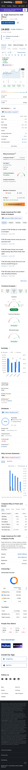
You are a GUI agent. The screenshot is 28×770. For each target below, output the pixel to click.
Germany (24, 563)
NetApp (4, 628)
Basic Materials (22, 557)
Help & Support (19, 693)
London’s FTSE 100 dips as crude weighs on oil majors (13, 230)
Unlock (17, 529)
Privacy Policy (4, 755)
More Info (8, 38)
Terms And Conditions (6, 750)
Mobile (3, 690)
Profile (9, 48)
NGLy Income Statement (10, 453)
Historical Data (22, 48)
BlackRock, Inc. (6, 614)
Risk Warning (4, 760)
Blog (2, 687)
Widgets (3, 696)
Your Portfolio (4, 693)
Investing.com (4, 234)
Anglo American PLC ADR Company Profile (11, 537)
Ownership (14, 48)
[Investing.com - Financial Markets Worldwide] (9, 2)
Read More (4, 549)
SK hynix (17, 628)
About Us (17, 687)
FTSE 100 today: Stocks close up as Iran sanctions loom (13, 240)
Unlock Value (22, 92)
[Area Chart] (5, 52)
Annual (3, 461)
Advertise (17, 690)
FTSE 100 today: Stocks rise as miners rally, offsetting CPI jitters (12, 272)
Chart (10, 45)
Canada (9, 6)
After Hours (21, 6)
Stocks (3, 6)
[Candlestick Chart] (3, 52)
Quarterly (9, 461)
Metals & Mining (22, 554)
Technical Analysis (8, 286)
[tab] (7, 291)
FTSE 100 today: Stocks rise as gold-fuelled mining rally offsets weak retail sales (13, 252)
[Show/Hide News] (10, 52)
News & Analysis (18, 45)
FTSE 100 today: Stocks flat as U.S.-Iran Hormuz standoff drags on (13, 263)
